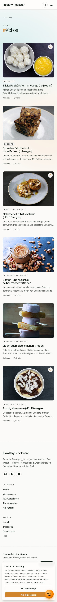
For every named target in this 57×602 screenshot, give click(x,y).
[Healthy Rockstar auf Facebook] (12, 474)
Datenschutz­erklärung (35, 582)
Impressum (8, 527)
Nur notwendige (28, 588)
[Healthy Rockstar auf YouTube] (19, 474)
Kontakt (6, 522)
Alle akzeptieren (29, 595)
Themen (8, 18)
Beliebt (6, 489)
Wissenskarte (9, 494)
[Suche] (45, 5)
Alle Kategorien (10, 503)
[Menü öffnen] (51, 5)
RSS (5, 536)
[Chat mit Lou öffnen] (49, 593)
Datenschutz (9, 531)
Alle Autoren (8, 508)
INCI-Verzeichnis (11, 498)
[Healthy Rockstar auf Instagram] (5, 474)
